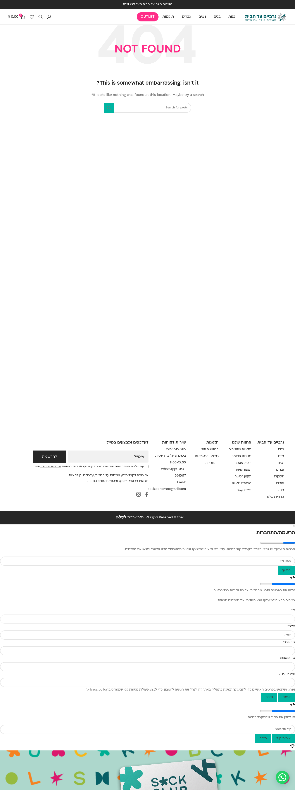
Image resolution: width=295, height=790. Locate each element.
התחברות (212, 463)
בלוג (281, 490)
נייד (293, 610)
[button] (282, 777)
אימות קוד (283, 738)
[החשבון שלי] (49, 16)
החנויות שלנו (275, 497)
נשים (281, 463)
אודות (280, 483)
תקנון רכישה (243, 476)
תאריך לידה (287, 674)
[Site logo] (265, 17)
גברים (280, 469)
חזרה (269, 697)
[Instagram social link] (138, 495)
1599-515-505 (176, 449)
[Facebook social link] (147, 495)
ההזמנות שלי (210, 449)
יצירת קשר (244, 490)
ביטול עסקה (243, 463)
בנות (281, 449)
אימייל (139, 457)
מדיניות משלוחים (240, 449)
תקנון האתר (243, 469)
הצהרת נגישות (241, 483)
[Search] (40, 16)
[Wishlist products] (32, 16)
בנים (281, 456)
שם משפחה (287, 658)
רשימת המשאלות (207, 456)
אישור (287, 697)
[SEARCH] (109, 108)
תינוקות (279, 476)
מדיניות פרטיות (241, 456)
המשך (286, 570)
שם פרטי (289, 642)
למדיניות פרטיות (50, 466)
